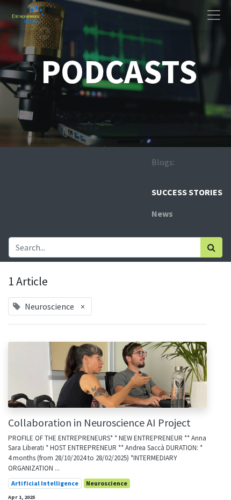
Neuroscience (106, 483)
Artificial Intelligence (44, 483)
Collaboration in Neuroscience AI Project (99, 422)
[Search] (211, 247)
